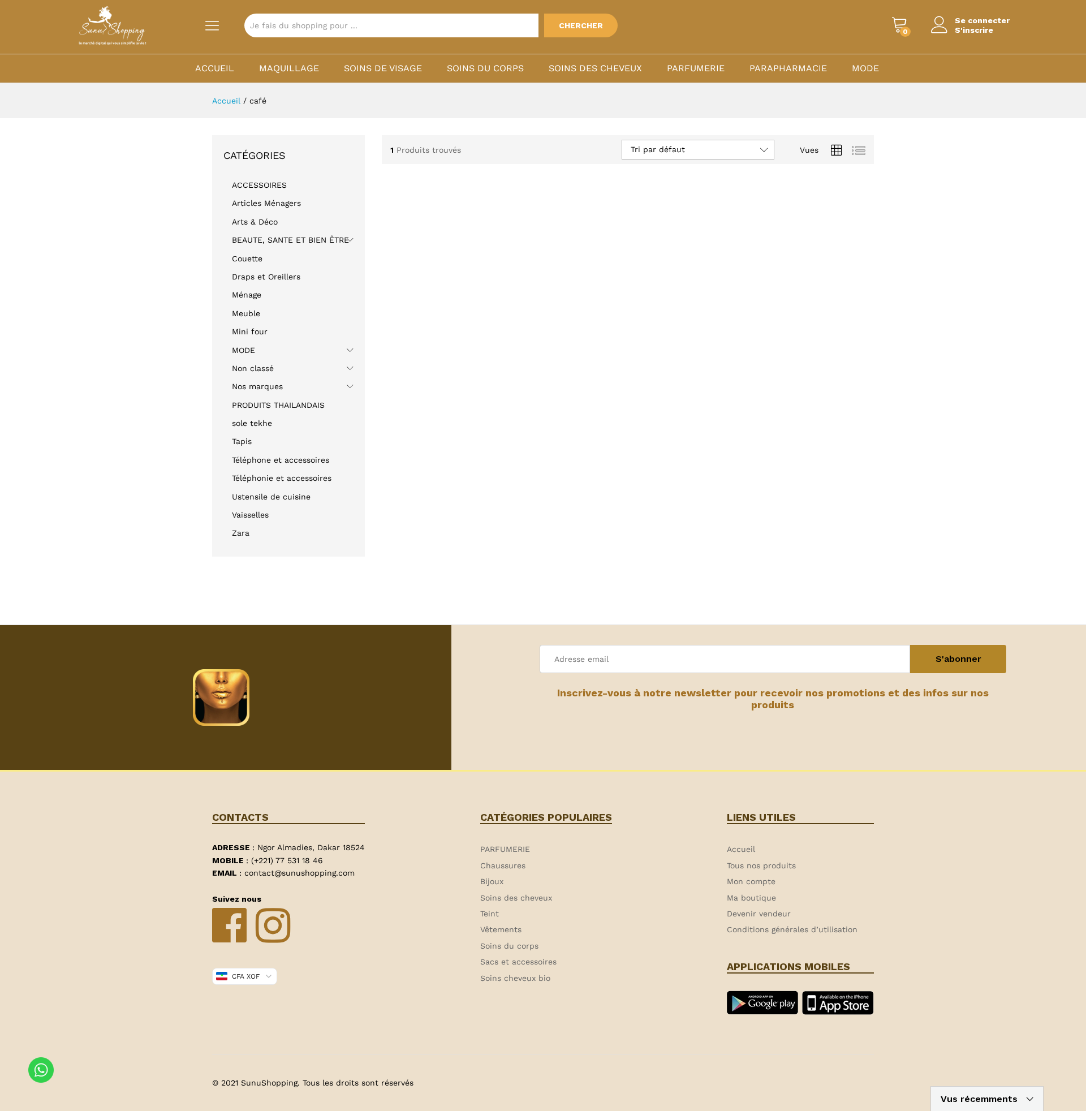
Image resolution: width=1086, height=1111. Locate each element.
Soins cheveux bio (515, 978)
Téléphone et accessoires (280, 459)
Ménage (246, 294)
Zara (240, 532)
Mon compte (751, 881)
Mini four (250, 331)
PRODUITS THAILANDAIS (278, 405)
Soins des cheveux (595, 68)
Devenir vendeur (759, 913)
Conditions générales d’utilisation (792, 929)
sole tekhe (252, 423)
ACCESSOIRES (259, 185)
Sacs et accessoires (518, 961)
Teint (489, 913)
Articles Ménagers (266, 203)
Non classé (253, 368)
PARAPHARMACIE (788, 68)
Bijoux (491, 881)
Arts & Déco (255, 221)
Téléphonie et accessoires (281, 478)
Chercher (581, 25)
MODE (865, 68)
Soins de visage (383, 68)
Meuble (246, 313)
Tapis (242, 441)
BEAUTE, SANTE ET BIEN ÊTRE (290, 239)
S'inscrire (974, 30)
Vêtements (501, 929)
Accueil (214, 68)
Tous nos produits (761, 865)
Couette (247, 258)
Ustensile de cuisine (271, 496)
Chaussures (502, 865)
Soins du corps (485, 68)
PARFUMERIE (696, 68)
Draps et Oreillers (266, 276)
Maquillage (289, 68)
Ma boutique (751, 897)
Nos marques (257, 386)
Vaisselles (250, 514)
